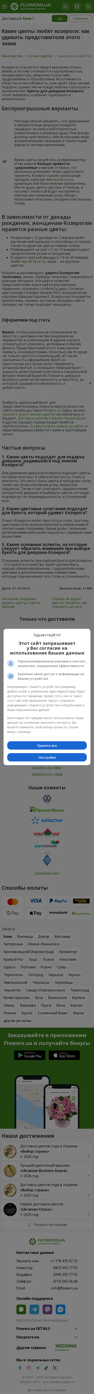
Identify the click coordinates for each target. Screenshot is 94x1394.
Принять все (47, 745)
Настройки (47, 757)
